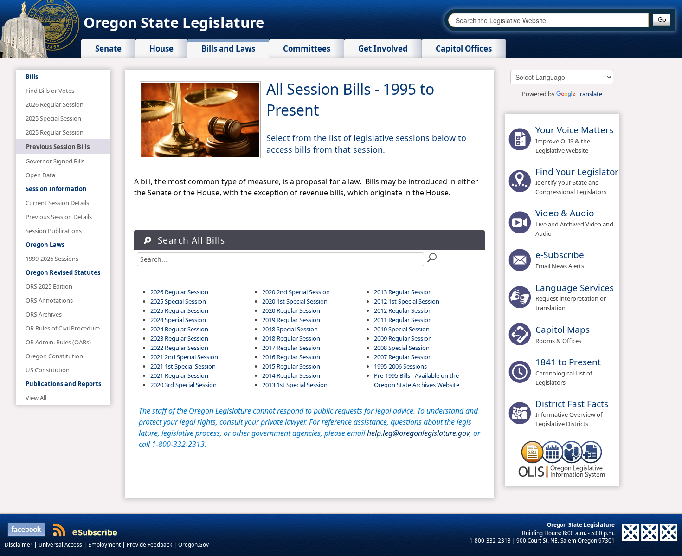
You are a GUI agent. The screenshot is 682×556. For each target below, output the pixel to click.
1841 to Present (568, 362)
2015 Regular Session (291, 366)
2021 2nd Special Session (184, 357)
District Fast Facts (571, 404)
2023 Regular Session (179, 338)
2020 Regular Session (291, 310)
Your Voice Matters (574, 130)
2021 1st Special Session (183, 366)
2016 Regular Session (291, 357)
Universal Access (61, 544)
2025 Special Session (178, 301)
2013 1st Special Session (295, 385)
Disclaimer (19, 544)
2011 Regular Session (403, 320)
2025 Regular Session (179, 310)
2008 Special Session (402, 347)
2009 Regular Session (403, 338)
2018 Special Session (290, 329)
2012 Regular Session (403, 310)
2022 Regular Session (179, 347)
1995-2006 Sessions (400, 366)
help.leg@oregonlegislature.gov (418, 433)
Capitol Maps (562, 329)
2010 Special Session (402, 329)
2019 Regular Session (291, 320)
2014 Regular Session (291, 375)
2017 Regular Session (291, 347)
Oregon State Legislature (174, 22)
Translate (589, 94)
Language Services (574, 288)
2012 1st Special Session (406, 301)
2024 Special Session (178, 320)
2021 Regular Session (179, 375)
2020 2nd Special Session (296, 292)
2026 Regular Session (179, 292)
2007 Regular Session (403, 357)
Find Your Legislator (576, 172)
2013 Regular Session (403, 292)
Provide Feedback (150, 544)
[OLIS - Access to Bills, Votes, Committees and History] (562, 458)
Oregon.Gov (193, 544)
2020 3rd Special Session (183, 385)
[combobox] (548, 20)
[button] (662, 20)
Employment (105, 544)
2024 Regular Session (179, 329)
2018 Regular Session (291, 338)
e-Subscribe (559, 255)
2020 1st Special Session (295, 301)
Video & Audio (564, 213)
